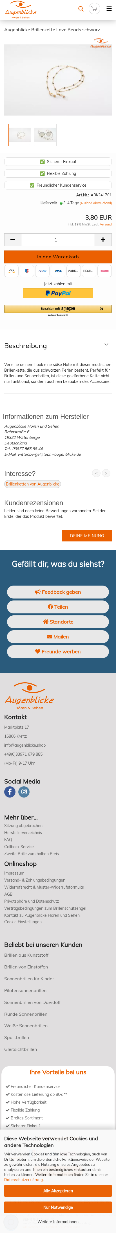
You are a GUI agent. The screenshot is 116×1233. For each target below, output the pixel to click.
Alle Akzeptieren (58, 1190)
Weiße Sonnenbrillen (26, 1025)
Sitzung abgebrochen (23, 825)
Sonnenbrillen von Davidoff (32, 1002)
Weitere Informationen (58, 1221)
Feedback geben (61, 592)
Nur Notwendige (58, 1207)
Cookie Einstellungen (23, 921)
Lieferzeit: (49, 202)
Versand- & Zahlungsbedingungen (34, 880)
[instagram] (24, 792)
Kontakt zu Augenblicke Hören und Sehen (42, 915)
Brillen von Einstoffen (26, 967)
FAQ (8, 839)
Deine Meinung (87, 535)
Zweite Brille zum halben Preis (31, 853)
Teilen (60, 607)
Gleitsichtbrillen (20, 1049)
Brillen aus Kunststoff (26, 955)
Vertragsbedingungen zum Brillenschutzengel (45, 908)
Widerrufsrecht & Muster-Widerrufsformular (44, 887)
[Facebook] (9, 792)
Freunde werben (60, 651)
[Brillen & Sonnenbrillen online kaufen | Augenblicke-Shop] (29, 10)
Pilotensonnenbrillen (25, 990)
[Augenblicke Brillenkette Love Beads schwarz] (58, 79)
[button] (58, 311)
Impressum (14, 873)
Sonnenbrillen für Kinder (29, 978)
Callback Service (19, 846)
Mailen (60, 636)
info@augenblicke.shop (25, 745)
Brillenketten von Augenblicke (32, 484)
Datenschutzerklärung (23, 1179)
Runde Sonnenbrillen (25, 1014)
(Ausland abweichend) (96, 203)
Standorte (60, 621)
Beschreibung (25, 345)
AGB (8, 894)
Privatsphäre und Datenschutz (31, 901)
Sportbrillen (16, 1037)
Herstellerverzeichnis (23, 832)
